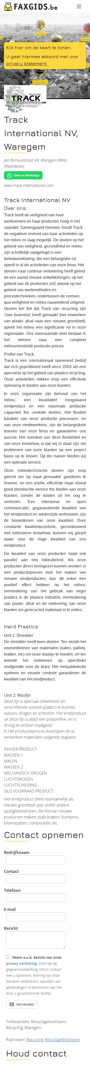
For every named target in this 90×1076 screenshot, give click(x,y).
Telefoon (12, 890)
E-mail (10, 909)
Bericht (11, 928)
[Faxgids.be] (31, 6)
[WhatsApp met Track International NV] (45, 175)
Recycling (34, 1039)
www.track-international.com (29, 185)
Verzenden (25, 1004)
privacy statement (26, 63)
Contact (11, 871)
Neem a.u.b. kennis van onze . (34, 975)
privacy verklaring (21, 963)
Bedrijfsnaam (17, 852)
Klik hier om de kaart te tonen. (39, 47)
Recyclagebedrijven (62, 1039)
